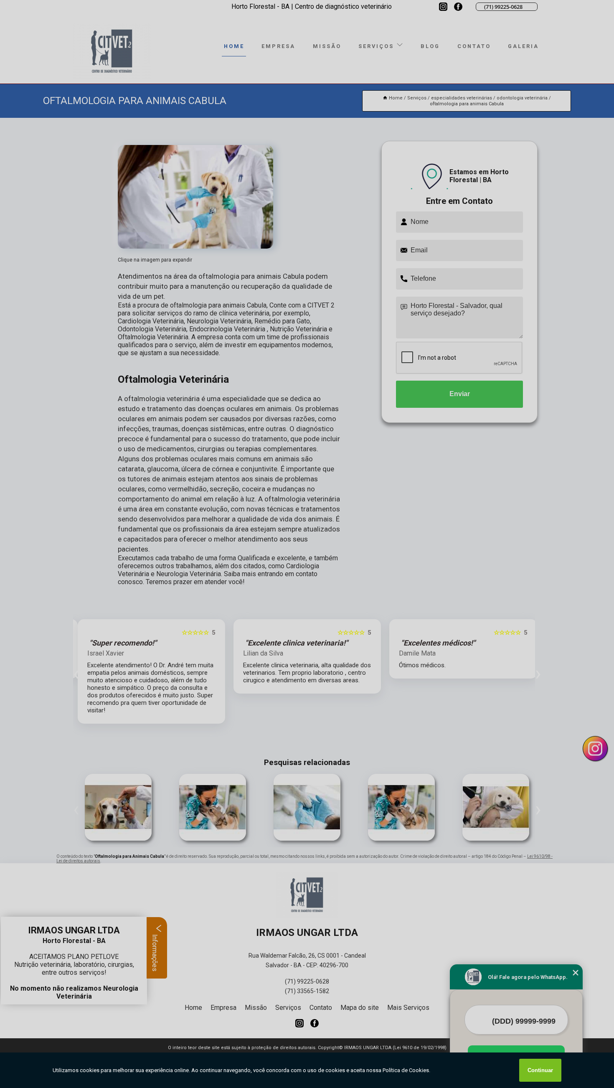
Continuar (540, 1070)
